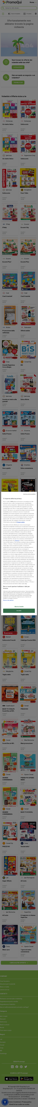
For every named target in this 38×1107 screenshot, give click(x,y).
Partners (17, 540)
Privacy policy (21, 522)
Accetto (19, 610)
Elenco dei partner (8, 600)
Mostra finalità (19, 606)
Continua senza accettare (29, 494)
